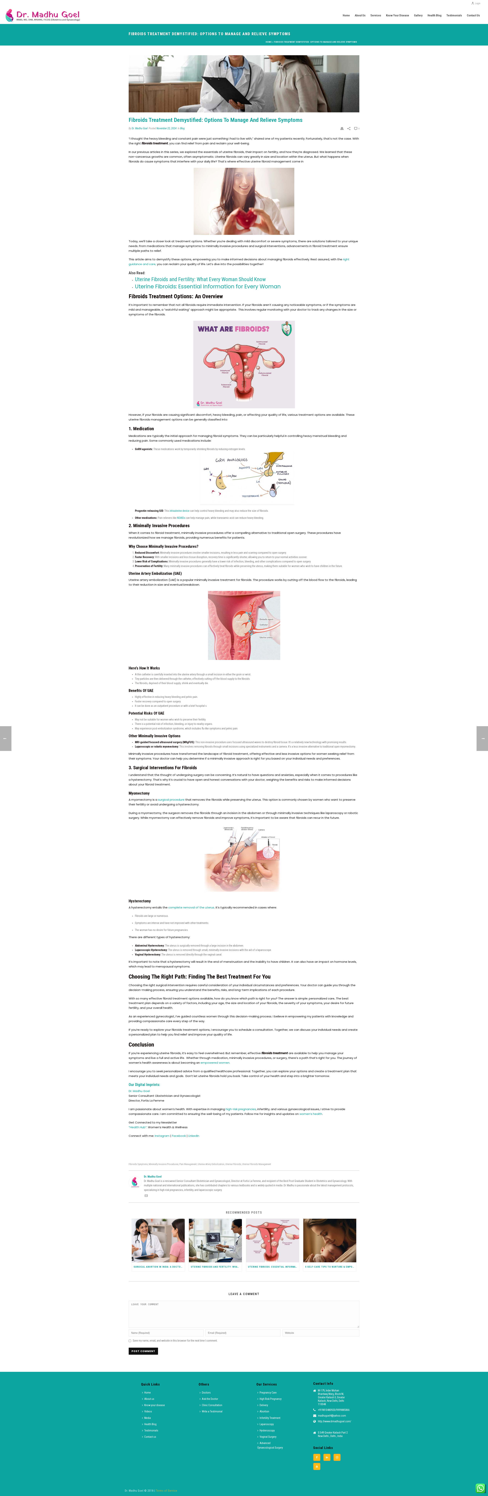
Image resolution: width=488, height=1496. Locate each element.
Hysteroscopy (267, 1430)
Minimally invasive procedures (163, 1164)
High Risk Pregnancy (271, 1398)
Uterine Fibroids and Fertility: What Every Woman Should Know (200, 279)
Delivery (264, 1405)
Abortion (264, 1411)
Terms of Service (166, 1490)
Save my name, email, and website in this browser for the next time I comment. (175, 1340)
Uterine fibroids (233, 1164)
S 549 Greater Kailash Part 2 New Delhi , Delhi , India (333, 1434)
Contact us (473, 15)
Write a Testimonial (212, 1411)
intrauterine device (179, 510)
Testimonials (454, 15)
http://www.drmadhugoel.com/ (334, 1421)
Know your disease (397, 15)
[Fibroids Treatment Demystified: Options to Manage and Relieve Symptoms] (244, 83)
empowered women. (215, 1063)
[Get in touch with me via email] (146, 1196)
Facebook (179, 1136)
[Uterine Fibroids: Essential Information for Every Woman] (272, 1240)
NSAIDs (181, 517)
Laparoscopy (267, 1424)
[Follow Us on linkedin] (327, 1457)
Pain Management (188, 1164)
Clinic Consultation (212, 1405)
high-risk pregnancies (241, 1109)
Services (375, 15)
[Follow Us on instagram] (337, 1457)
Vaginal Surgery (268, 1436)
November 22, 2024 (167, 128)
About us (360, 15)
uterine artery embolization (211, 1164)
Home (346, 15)
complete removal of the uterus (191, 907)
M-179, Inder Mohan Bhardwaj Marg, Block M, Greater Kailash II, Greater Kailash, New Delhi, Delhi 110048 (331, 1397)
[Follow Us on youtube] (316, 1466)
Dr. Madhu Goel (140, 128)
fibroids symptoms (138, 1164)
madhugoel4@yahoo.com (332, 1415)
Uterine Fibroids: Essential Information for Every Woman (208, 286)
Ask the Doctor (210, 1398)
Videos (148, 1411)
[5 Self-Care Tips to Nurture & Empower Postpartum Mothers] (329, 1240)
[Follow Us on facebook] (316, 1457)
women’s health (310, 1114)
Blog (182, 128)
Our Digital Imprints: (144, 1084)
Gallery (418, 15)
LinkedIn (193, 1136)
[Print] (342, 128)
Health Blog (434, 15)
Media (147, 1417)
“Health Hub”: (138, 1127)
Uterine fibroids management (256, 1164)
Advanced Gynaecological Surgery (270, 1445)
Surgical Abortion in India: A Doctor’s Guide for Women (159, 1267)
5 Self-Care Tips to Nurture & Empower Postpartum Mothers (330, 1267)
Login (477, 3)
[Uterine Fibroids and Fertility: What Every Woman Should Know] (215, 1240)
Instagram (162, 1136)
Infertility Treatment (270, 1417)
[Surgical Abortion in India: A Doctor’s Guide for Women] (158, 1240)
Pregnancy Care (268, 1392)
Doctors (206, 1392)
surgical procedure (171, 800)
